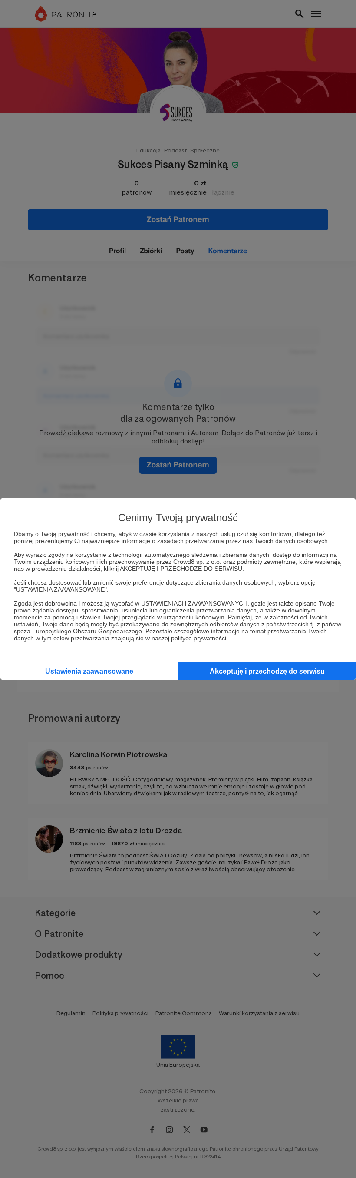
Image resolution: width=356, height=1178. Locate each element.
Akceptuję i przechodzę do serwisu (267, 671)
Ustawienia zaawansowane (89, 671)
